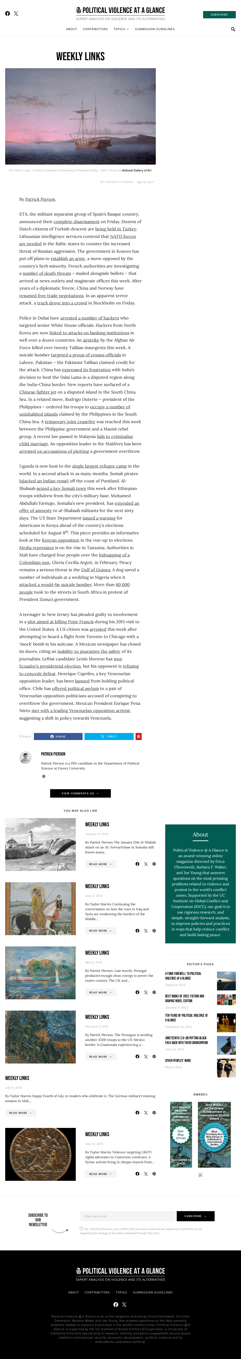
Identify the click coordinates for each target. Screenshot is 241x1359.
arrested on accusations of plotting (54, 451)
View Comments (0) (78, 793)
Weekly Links (97, 824)
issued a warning (99, 518)
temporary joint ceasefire (70, 421)
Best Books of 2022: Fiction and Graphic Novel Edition (184, 998)
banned (82, 681)
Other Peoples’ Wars (178, 1061)
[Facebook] (7, 13)
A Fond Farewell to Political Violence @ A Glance (183, 976)
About (71, 29)
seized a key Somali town (61, 488)
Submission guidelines (155, 29)
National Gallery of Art (136, 170)
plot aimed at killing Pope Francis (61, 621)
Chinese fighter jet (37, 392)
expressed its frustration (86, 369)
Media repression (36, 547)
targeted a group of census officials (86, 355)
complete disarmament (77, 221)
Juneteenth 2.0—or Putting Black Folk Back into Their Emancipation (186, 1040)
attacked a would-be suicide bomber (55, 584)
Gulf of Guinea (95, 569)
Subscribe (193, 1216)
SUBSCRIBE (219, 14)
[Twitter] (16, 13)
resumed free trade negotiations (51, 295)
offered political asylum (75, 688)
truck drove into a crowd (62, 303)
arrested (98, 629)
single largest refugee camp (99, 466)
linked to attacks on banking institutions (89, 332)
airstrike (91, 340)
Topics (119, 29)
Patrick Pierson (119, 182)
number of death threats (47, 273)
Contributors (95, 29)
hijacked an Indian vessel (43, 481)
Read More (98, 864)
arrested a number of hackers (89, 318)
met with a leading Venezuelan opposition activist (81, 710)
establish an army (68, 258)
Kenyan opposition (60, 540)
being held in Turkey (115, 229)
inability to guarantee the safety (88, 651)
